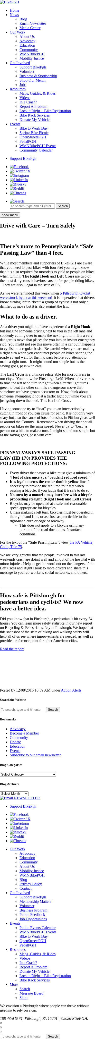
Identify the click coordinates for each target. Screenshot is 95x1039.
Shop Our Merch (32, 80)
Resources (18, 89)
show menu (10, 215)
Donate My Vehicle (34, 120)
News (14, 15)
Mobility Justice (31, 58)
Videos (24, 98)
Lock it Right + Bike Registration (45, 111)
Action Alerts (71, 690)
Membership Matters (35, 901)
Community (28, 50)
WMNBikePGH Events (37, 146)
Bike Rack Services (34, 115)
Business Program (33, 910)
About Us (27, 36)
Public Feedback (32, 914)
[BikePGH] (9, 2)
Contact (25, 888)
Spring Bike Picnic (33, 133)
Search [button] (63, 206)
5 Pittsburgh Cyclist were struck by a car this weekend (45, 295)
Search (24, 989)
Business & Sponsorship (38, 76)
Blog (23, 19)
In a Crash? (28, 102)
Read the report (12, 649)
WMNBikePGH (32, 54)
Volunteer (26, 71)
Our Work (17, 32)
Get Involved (20, 63)
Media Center (29, 28)
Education (27, 45)
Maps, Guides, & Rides (37, 93)
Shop (23, 998)
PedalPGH (27, 141)
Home (14, 10)
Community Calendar (36, 150)
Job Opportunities (33, 919)
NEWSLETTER (26, 798)
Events (15, 124)
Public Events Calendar (37, 928)
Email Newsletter (32, 23)
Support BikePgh (32, 67)
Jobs (22, 85)
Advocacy (27, 41)
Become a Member (24, 733)
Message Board (31, 993)
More (14, 984)
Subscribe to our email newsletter (35, 755)
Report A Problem (33, 106)
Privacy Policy (30, 884)
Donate (15, 742)
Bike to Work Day (33, 128)
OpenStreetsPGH (32, 137)
